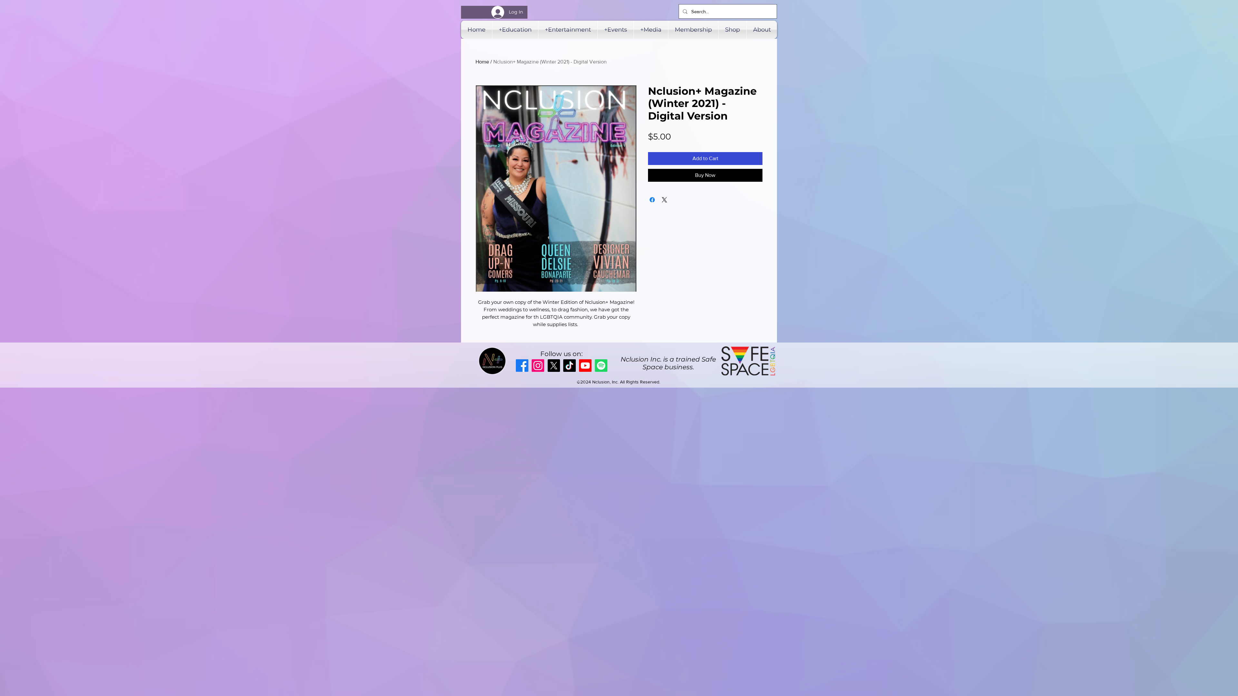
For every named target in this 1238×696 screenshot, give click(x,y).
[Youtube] (585, 365)
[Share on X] (664, 200)
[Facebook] (522, 365)
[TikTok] (569, 365)
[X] (553, 365)
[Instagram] (538, 365)
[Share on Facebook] (652, 200)
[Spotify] (601, 365)
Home (482, 61)
